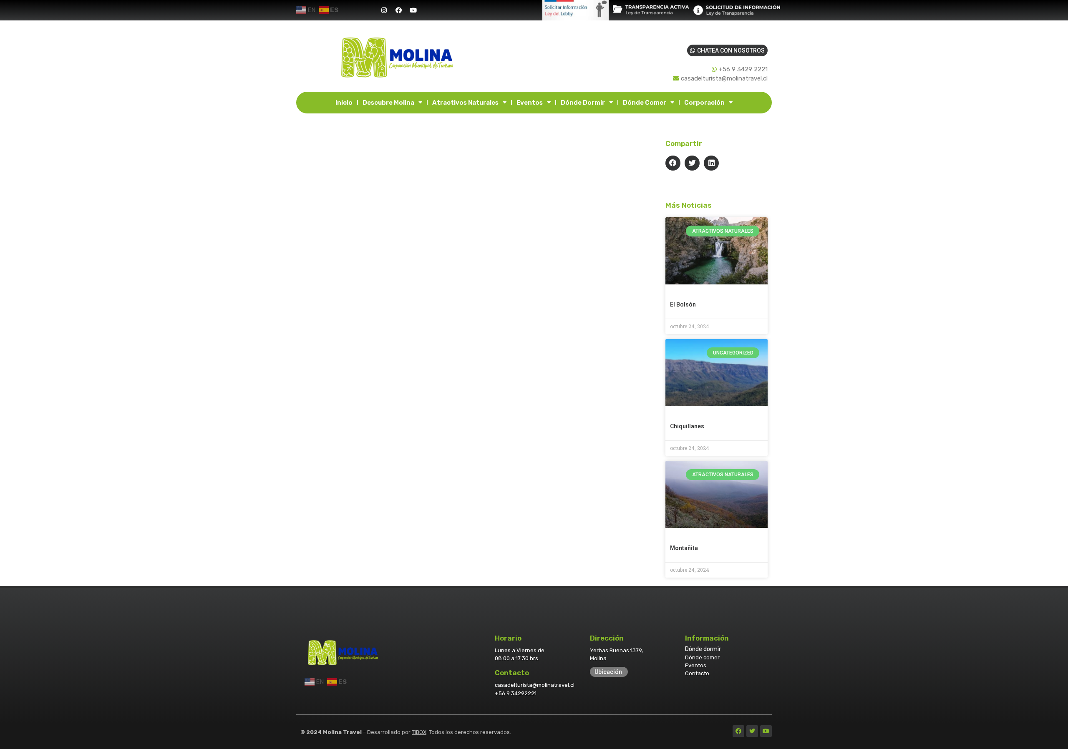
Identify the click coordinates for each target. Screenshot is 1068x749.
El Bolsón (683, 304)
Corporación (704, 102)
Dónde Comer (644, 102)
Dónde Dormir (583, 102)
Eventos (529, 102)
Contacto (697, 673)
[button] (672, 163)
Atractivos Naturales (465, 102)
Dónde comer (702, 657)
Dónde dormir (703, 649)
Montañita (684, 548)
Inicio (344, 102)
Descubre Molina (388, 102)
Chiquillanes (687, 426)
